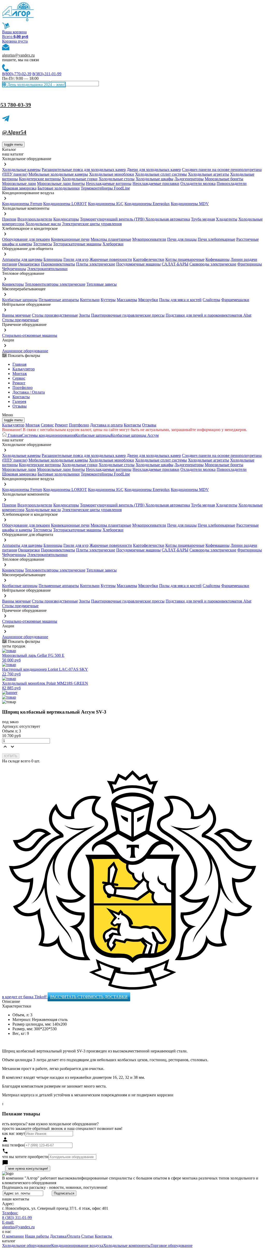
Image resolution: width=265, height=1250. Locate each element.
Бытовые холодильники (59, 188)
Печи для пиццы (182, 239)
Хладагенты (226, 219)
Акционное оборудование (25, 351)
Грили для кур (76, 259)
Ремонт (18, 383)
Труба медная (203, 219)
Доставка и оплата (106, 425)
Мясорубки (148, 300)
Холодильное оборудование (26, 1245)
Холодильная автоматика (167, 219)
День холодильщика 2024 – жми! (35, 84)
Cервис (18, 378)
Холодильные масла (43, 224)
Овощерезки (29, 264)
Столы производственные (55, 315)
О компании (13, 1236)
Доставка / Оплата (28, 392)
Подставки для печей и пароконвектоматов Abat (208, 315)
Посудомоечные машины (138, 264)
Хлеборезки (112, 244)
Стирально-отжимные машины (29, 335)
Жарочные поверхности (111, 259)
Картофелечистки (148, 259)
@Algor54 (14, 132)
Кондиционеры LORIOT (65, 203)
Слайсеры (211, 300)
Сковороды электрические (212, 264)
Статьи (87, 1236)
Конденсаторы (66, 219)
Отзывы (19, 406)
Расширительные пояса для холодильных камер (84, 169)
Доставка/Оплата (65, 1236)
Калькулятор (23, 369)
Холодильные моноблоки (111, 174)
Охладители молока (198, 183)
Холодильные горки (80, 179)
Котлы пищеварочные (184, 259)
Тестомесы (42, 244)
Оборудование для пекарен (26, 239)
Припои (9, 219)
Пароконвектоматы (58, 264)
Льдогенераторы (189, 179)
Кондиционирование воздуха (77, 1245)
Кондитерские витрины (40, 179)
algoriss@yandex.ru (18, 55)
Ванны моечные (16, 315)
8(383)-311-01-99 (46, 74)
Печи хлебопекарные (216, 239)
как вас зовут (13, 1133)
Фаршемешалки (235, 300)
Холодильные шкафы (154, 179)
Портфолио (22, 387)
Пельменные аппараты (59, 300)
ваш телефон (13, 1145)
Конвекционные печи (70, 239)
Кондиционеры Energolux (147, 203)
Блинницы (52, 259)
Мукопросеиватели (149, 239)
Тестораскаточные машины (77, 244)
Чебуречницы (14, 269)
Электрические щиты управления (92, 224)
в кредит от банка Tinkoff (25, 997)
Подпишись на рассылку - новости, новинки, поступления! (54, 1187)
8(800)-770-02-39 (16, 74)
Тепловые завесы (101, 284)
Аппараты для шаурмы (22, 259)
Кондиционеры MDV (190, 203)
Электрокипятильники (47, 269)
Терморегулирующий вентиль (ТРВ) (112, 219)
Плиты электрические (95, 264)
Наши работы (37, 1236)
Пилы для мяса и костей (180, 300)
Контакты (21, 397)
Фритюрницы (249, 264)
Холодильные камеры (21, 169)
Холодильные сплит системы (161, 174)
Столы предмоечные (20, 320)
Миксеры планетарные (111, 239)
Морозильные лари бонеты (61, 183)
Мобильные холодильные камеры (58, 174)
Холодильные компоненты (127, 1245)
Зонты (84, 315)
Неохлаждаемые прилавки (155, 183)
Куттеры (108, 300)
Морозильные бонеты (224, 179)
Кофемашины (217, 259)
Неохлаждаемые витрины (108, 183)
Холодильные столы (117, 179)
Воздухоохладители (34, 219)
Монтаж (19, 373)
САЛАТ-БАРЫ (175, 264)
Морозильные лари (19, 183)
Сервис (47, 425)
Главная (19, 364)
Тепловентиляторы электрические (55, 284)
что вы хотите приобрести (25, 1156)
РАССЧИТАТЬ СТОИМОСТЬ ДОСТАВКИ (89, 997)
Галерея (19, 401)
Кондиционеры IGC (105, 203)
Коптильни (90, 300)
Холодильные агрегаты (208, 174)
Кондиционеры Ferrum (22, 203)
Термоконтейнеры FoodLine (105, 188)
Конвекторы (13, 284)
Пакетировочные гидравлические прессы (128, 315)
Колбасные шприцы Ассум (135, 435)
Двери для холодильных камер (154, 169)
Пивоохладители (232, 183)
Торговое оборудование (172, 1245)
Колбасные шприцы (20, 300)
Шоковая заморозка (19, 188)
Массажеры (127, 300)
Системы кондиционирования (48, 435)
